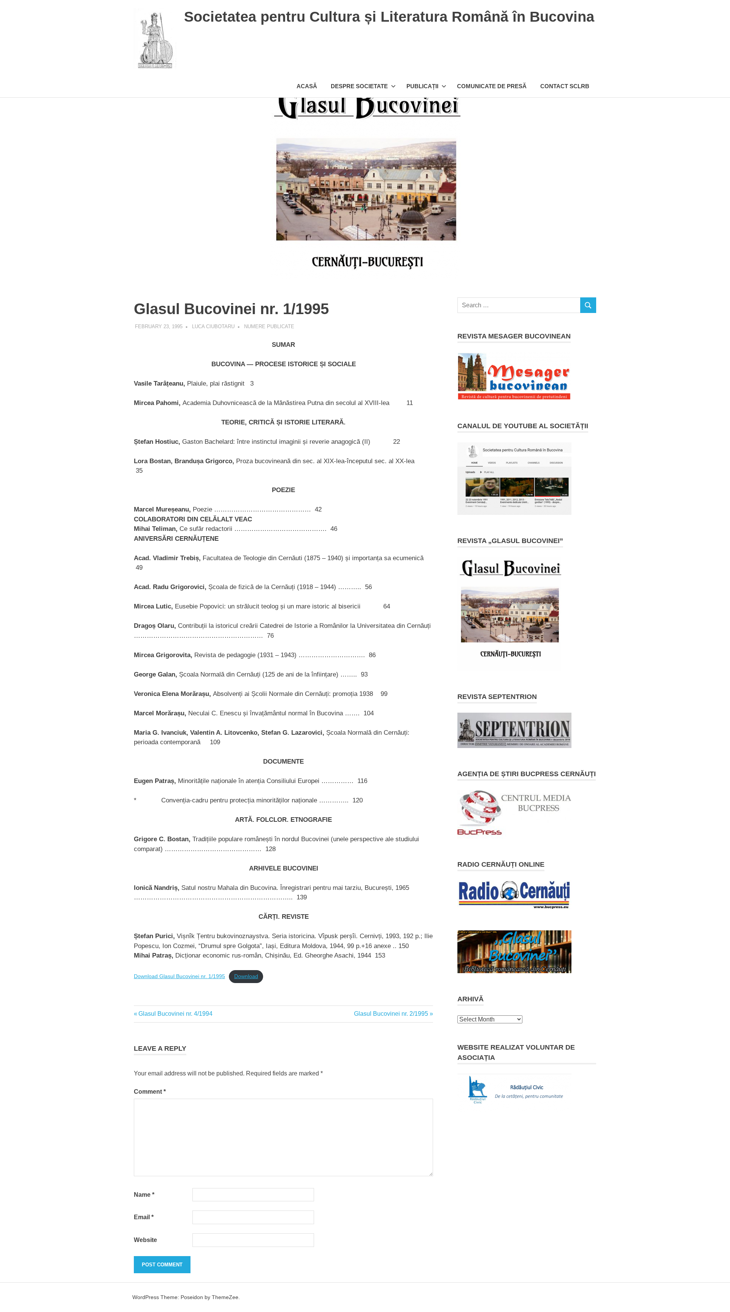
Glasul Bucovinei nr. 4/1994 (175, 1013)
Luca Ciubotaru (213, 326)
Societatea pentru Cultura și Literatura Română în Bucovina (389, 17)
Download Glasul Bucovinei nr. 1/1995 (179, 976)
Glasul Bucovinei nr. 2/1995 (391, 1013)
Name (144, 1194)
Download (246, 976)
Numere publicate (269, 326)
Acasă (307, 86)
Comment (150, 1091)
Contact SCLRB (564, 86)
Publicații (422, 86)
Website (145, 1240)
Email (144, 1217)
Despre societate (359, 86)
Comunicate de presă (492, 86)
